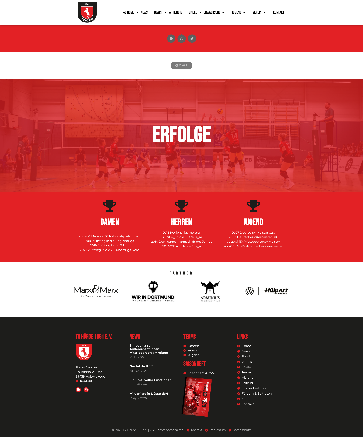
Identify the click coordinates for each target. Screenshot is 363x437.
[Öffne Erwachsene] (223, 12)
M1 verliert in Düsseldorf (149, 393)
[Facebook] (78, 389)
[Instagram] (86, 389)
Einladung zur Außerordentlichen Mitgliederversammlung (149, 349)
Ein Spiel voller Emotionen (150, 380)
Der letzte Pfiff (141, 366)
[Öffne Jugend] (244, 12)
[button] (171, 38)
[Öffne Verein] (264, 12)
